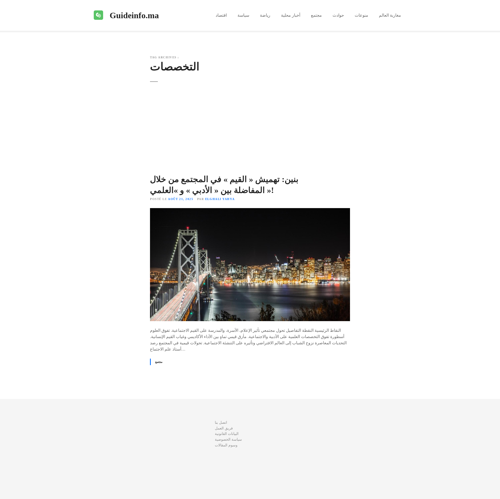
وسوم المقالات (226, 445)
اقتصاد (221, 15)
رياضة (265, 15)
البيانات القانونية (227, 434)
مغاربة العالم (390, 15)
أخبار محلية (290, 15)
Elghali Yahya (220, 199)
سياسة (243, 15)
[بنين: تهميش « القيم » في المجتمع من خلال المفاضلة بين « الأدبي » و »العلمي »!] (250, 211)
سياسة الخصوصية (228, 439)
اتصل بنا (221, 422)
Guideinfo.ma (134, 15)
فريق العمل (224, 428)
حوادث (338, 15)
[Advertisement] (250, 133)
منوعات (361, 15)
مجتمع (316, 15)
